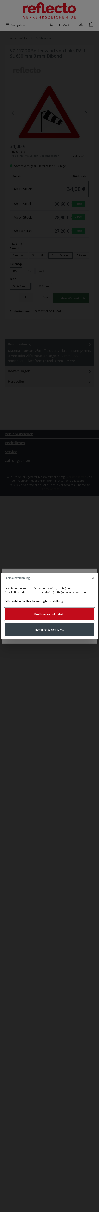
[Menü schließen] (93, 578)
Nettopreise (49, 629)
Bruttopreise (49, 614)
